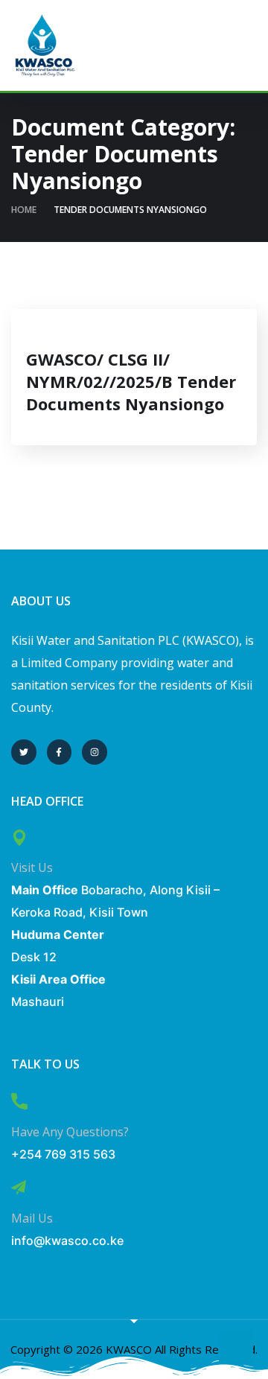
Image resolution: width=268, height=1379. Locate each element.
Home (23, 209)
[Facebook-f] (59, 752)
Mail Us (32, 1218)
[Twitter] (23, 752)
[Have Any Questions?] (19, 1101)
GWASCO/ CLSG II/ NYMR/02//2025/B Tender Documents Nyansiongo (131, 381)
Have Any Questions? (70, 1132)
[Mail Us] (18, 1187)
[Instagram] (94, 752)
